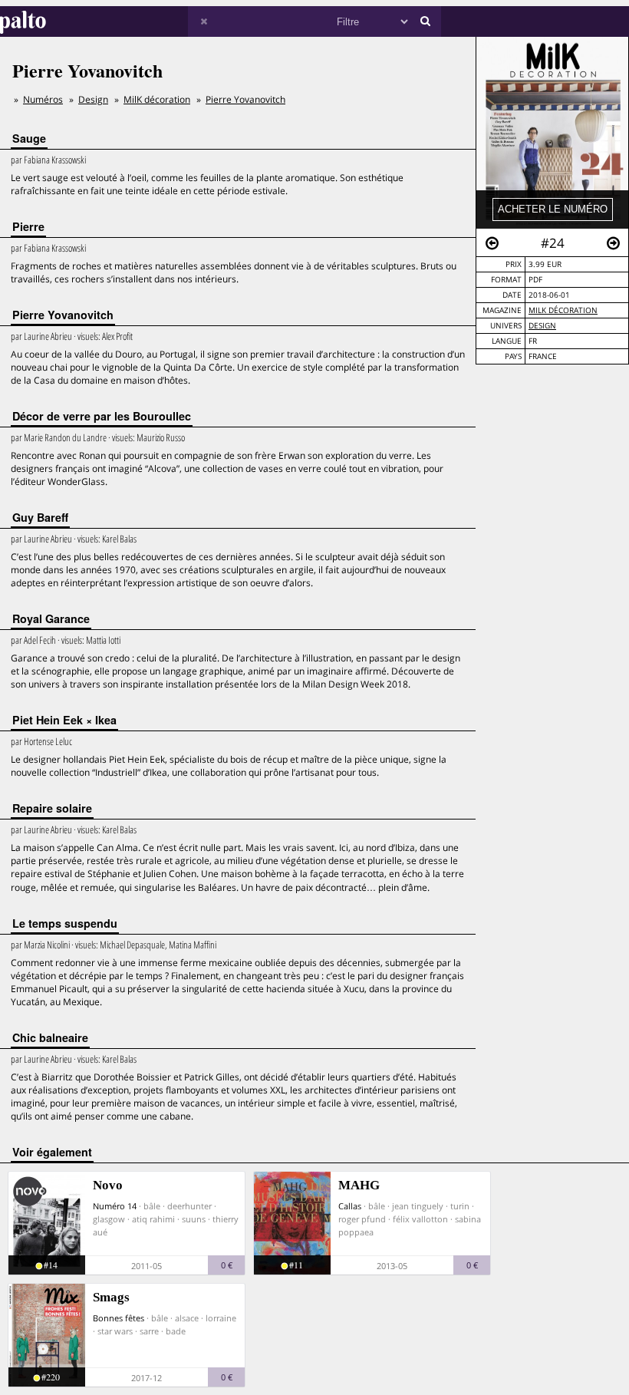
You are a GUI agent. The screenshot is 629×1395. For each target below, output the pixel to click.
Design (542, 326)
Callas (349, 1206)
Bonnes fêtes (118, 1318)
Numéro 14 (115, 1206)
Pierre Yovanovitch (245, 99)
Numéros (43, 99)
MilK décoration (563, 310)
